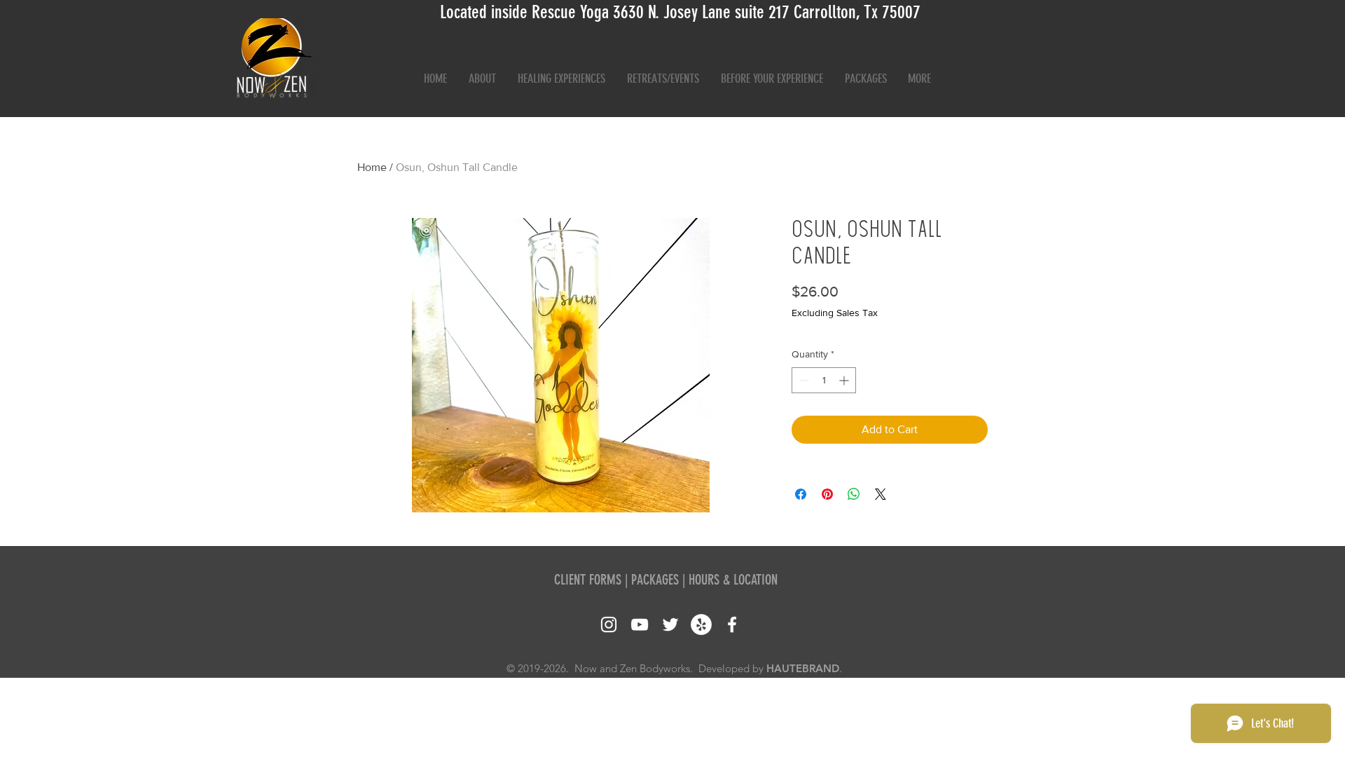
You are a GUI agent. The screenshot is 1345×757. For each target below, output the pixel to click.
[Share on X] (880, 494)
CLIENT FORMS (587, 579)
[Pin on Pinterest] (827, 494)
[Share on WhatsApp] (854, 494)
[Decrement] (802, 380)
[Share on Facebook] (800, 494)
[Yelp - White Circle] (701, 624)
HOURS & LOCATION (733, 579)
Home (372, 167)
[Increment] (845, 380)
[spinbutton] (823, 380)
